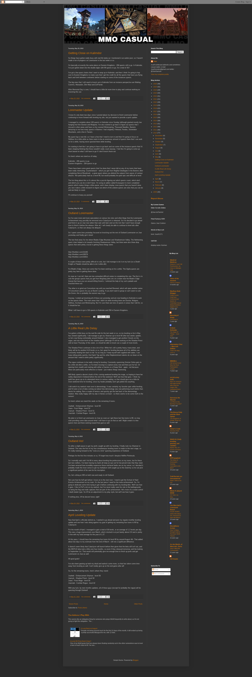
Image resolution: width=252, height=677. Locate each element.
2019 (155, 105)
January (158, 188)
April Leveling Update (81, 515)
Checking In (174, 319)
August (158, 148)
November (159, 139)
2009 (155, 192)
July (156, 151)
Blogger (135, 660)
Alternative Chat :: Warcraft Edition (176, 346)
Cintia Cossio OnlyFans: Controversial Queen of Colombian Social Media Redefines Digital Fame (175, 301)
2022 (155, 96)
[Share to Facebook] (106, 98)
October (158, 142)
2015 (155, 117)
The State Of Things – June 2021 (174, 334)
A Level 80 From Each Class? (80, 641)
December (159, 136)
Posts (156, 570)
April (157, 179)
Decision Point (174, 431)
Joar (155, 61)
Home (106, 604)
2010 (155, 133)
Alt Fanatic (174, 559)
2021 (155, 99)
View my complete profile (160, 74)
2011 (155, 130)
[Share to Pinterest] (108, 98)
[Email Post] (94, 98)
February (158, 185)
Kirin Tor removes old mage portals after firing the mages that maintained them (175, 385)
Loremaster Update (80, 110)
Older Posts (138, 604)
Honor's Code (175, 429)
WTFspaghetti (175, 458)
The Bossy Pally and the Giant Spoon (176, 414)
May (157, 157)
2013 (155, 124)
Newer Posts (73, 604)
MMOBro (173, 361)
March (157, 182)
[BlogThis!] (101, 98)
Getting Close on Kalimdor (85, 53)
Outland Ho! (75, 441)
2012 (155, 127)
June (157, 154)
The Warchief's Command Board (175, 508)
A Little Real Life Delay (82, 328)
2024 (155, 90)
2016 (155, 114)
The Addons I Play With (78, 615)
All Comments (159, 574)
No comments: (86, 98)
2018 (155, 108)
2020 (155, 102)
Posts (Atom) (82, 608)
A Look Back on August (89, 628)
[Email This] (98, 98)
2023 (155, 93)
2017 (155, 111)
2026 (155, 84)
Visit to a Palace (175, 282)
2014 (155, 121)
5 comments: (85, 201)
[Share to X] (103, 98)
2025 (155, 87)
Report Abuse (157, 198)
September (159, 145)
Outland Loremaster (80, 213)
